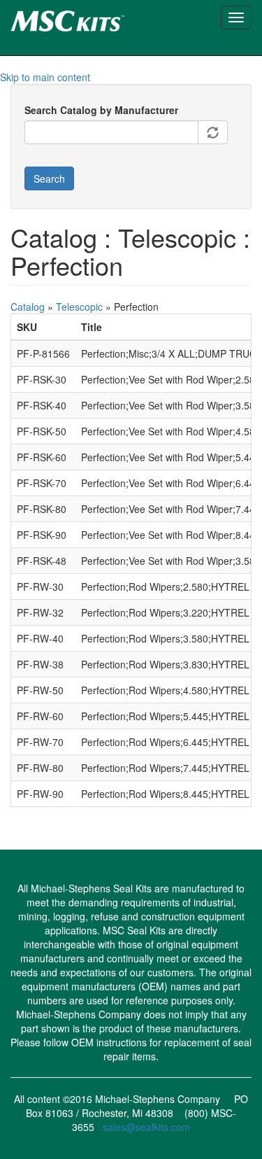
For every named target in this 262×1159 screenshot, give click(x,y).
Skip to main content (45, 77)
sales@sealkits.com (146, 1127)
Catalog (27, 307)
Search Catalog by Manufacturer (101, 110)
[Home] (92, 18)
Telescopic (79, 307)
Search (49, 178)
